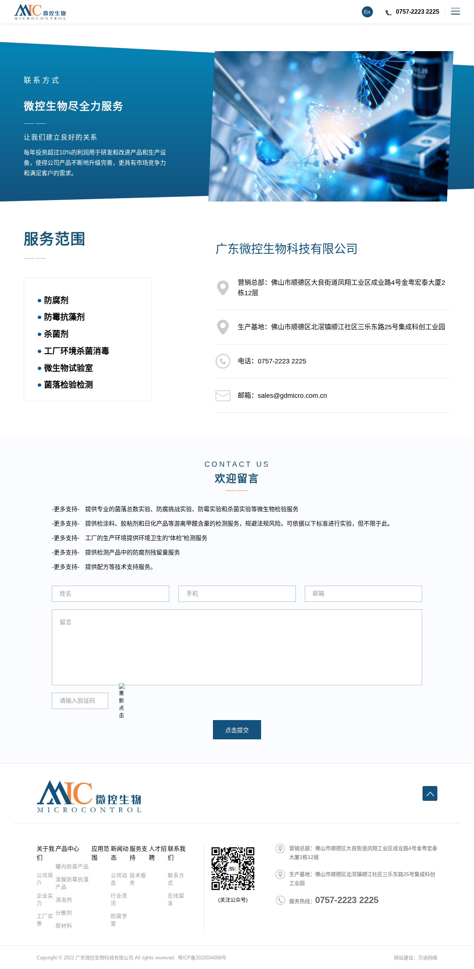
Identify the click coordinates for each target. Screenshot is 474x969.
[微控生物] (40, 12)
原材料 (64, 926)
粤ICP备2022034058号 (202, 957)
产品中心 (67, 849)
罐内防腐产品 (72, 866)
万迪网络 (427, 957)
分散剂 (64, 913)
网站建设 (403, 957)
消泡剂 (64, 900)
